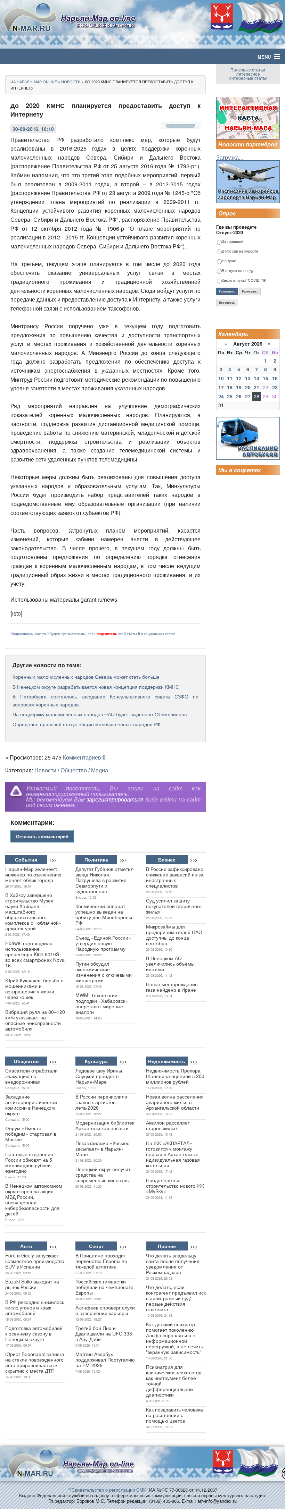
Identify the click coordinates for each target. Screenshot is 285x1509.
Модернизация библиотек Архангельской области (104, 1125)
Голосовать (227, 291)
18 (230, 387)
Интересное (248, 74)
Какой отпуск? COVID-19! (244, 280)
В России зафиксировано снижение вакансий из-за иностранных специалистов (174, 877)
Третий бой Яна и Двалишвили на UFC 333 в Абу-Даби (103, 1333)
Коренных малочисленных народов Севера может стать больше (86, 676)
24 (221, 396)
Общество (73, 770)
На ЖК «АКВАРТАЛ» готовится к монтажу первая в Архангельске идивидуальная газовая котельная (173, 1154)
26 (239, 396)
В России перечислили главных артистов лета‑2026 (101, 1102)
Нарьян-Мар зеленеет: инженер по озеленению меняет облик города (33, 874)
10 (221, 378)
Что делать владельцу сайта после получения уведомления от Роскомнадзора (173, 1263)
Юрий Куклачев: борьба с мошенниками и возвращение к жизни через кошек (34, 988)
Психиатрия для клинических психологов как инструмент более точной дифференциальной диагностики (173, 1380)
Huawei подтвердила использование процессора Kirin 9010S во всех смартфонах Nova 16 (35, 954)
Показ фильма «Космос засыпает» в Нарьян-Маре (102, 1148)
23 (275, 387)
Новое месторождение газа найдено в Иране (172, 987)
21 (256, 387)
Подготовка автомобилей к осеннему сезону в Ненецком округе (34, 1333)
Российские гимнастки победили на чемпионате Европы (104, 1287)
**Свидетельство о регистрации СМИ (107, 1489)
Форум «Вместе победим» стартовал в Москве (30, 1134)
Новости (45, 770)
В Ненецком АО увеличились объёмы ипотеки (170, 964)
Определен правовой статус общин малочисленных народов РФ (87, 724)
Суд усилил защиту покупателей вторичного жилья (174, 906)
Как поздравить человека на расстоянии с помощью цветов (174, 1415)
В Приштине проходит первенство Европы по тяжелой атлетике (101, 1261)
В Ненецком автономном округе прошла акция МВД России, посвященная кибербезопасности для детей (33, 1199)
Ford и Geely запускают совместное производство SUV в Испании (34, 1261)
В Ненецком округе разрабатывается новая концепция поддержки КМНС (96, 686)
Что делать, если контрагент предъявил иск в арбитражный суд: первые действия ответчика (176, 1298)
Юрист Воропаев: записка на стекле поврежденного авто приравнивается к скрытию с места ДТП (34, 1362)
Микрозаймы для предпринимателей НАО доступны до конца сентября (174, 935)
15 (265, 378)
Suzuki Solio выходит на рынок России (32, 1284)
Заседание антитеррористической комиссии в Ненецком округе (31, 1105)
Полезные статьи (247, 70)
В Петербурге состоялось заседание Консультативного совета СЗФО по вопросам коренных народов (105, 700)
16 (275, 378)
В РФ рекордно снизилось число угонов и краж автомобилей (34, 1307)
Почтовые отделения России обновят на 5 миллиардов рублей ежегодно (29, 1162)
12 (239, 378)
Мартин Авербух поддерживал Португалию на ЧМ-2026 (105, 1359)
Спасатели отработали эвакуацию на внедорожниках (31, 1076)
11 (230, 378)
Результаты (250, 291)
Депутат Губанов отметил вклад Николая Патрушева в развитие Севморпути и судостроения (104, 880)
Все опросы (227, 302)
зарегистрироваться (115, 799)
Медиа (99, 770)
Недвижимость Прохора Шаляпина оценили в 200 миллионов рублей (175, 1076)
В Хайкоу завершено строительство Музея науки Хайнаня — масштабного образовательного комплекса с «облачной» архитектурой (33, 911)
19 (239, 387)
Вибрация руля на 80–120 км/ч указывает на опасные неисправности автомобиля (35, 1020)
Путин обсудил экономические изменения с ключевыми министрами (103, 972)
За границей (232, 242)
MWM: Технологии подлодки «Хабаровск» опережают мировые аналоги (101, 1003)
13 (248, 378)
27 (248, 396)
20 (248, 387)
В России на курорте (240, 251)
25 (230, 396)
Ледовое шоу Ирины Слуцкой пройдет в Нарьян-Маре (98, 1076)
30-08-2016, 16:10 (33, 128)
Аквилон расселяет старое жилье (168, 1125)
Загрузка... (229, 157)
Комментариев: (84, 757)
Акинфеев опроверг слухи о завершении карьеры (105, 1310)
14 (256, 378)
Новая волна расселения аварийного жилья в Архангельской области (175, 1102)
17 (221, 387)
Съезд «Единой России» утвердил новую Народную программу (103, 943)
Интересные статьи (248, 78)
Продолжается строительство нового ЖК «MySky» (175, 1186)
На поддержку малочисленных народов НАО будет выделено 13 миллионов (100, 714)
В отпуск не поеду (238, 271)
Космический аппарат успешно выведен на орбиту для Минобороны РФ (103, 914)
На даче (229, 261)
